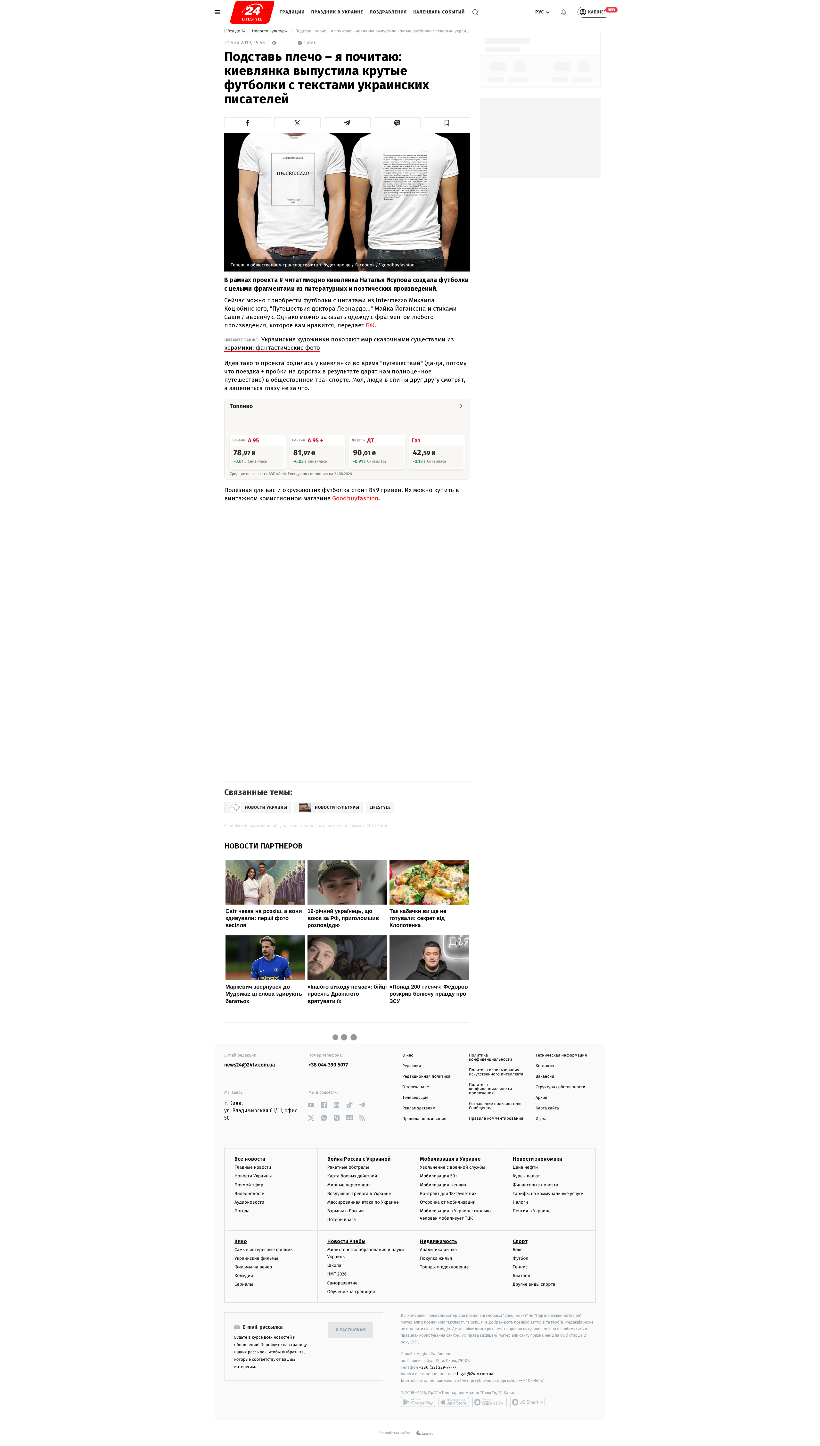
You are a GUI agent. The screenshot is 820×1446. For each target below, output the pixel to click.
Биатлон (521, 1275)
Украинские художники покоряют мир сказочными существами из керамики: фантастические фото (339, 343)
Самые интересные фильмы (263, 1249)
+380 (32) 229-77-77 (437, 1367)
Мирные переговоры (349, 1185)
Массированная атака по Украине (363, 1202)
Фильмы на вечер (253, 1267)
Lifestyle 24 (235, 31)
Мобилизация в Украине (450, 1159)
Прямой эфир (248, 1185)
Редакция (411, 1066)
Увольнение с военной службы (452, 1167)
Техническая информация (561, 1055)
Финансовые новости (535, 1185)
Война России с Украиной (358, 1159)
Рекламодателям (418, 1108)
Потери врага (341, 1219)
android (418, 1402)
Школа (334, 1265)
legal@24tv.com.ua (475, 1373)
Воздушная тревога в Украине (359, 1193)
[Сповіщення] (563, 12)
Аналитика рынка (438, 1249)
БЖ (370, 325)
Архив (541, 1098)
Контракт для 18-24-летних (448, 1193)
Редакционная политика (426, 1076)
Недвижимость (438, 1241)
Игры (541, 1119)
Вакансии (545, 1076)
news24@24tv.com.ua (249, 1065)
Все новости (249, 1159)
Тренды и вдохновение (444, 1267)
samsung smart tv (527, 1402)
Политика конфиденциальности (490, 1057)
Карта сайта (547, 1108)
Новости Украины (253, 1176)
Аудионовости (249, 1202)
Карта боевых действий (352, 1176)
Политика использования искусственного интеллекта (496, 1072)
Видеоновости (249, 1193)
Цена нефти (525, 1167)
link (310, 1105)
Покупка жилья (436, 1258)
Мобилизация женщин (444, 1185)
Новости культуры (270, 31)
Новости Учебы (346, 1241)
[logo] (252, 12)
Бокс (517, 1249)
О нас (407, 1055)
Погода (242, 1211)
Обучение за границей (351, 1291)
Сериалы (243, 1284)
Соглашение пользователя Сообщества (495, 1106)
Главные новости (252, 1167)
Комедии (243, 1275)
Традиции (292, 12)
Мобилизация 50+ (438, 1176)
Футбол (521, 1258)
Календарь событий (439, 12)
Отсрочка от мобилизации (448, 1202)
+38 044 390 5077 (328, 1065)
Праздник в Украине (337, 12)
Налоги (520, 1202)
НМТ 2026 (337, 1274)
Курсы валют (526, 1176)
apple (454, 1402)
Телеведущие (415, 1098)
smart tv (489, 1402)
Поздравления (388, 12)
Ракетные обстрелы (348, 1167)
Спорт (520, 1241)
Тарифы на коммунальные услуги (548, 1193)
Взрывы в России (345, 1211)
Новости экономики (537, 1159)
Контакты (545, 1066)
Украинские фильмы (256, 1258)
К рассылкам (351, 1330)
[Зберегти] (447, 123)
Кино (240, 1241)
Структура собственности (560, 1087)
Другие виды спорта (534, 1284)
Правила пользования (424, 1119)
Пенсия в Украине (532, 1211)
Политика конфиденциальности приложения (490, 1089)
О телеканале (415, 1087)
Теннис (520, 1267)
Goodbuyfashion (355, 498)
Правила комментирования (496, 1118)
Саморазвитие (342, 1283)
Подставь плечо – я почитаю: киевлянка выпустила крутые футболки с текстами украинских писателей (382, 31)
